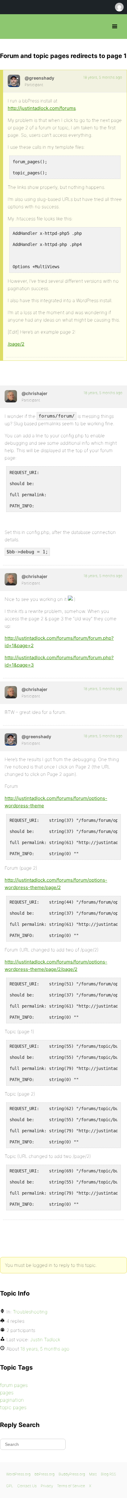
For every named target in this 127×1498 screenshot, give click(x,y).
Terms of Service (71, 1485)
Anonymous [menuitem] (119, 7)
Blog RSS (108, 1474)
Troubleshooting (30, 1312)
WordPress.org (18, 1474)
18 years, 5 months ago (102, 77)
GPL (9, 1485)
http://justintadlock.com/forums (42, 108)
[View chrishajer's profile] (11, 396)
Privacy (47, 1485)
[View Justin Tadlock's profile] (14, 81)
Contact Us (27, 1485)
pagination (12, 1400)
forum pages (14, 1385)
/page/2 (16, 344)
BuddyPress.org (72, 1474)
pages (7, 1392)
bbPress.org (10, 26)
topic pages (13, 1407)
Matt (93, 1474)
